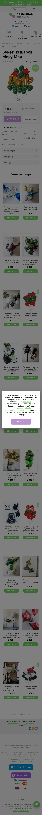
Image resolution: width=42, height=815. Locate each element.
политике (27, 402)
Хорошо (21, 422)
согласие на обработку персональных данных (19, 409)
